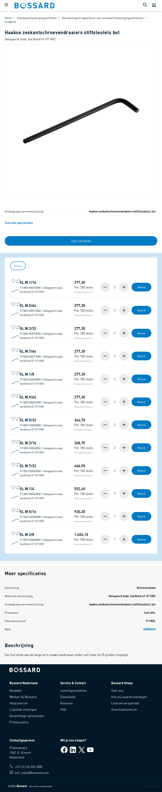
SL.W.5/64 (41, 310)
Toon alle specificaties (19, 223)
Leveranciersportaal (125, 703)
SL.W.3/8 (41, 539)
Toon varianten (81, 241)
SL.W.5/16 (41, 516)
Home (8, 18)
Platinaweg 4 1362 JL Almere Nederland (20, 752)
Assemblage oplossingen (26, 716)
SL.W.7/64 (41, 355)
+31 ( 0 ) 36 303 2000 (28, 767)
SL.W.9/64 (41, 401)
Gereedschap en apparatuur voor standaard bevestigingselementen (103, 18)
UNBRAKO (149, 629)
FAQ (63, 709)
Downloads (68, 697)
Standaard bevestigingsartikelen (37, 18)
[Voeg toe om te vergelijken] (17, 280)
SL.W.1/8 (41, 378)
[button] (126, 287)
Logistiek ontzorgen (23, 709)
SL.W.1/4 (41, 493)
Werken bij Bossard (23, 697)
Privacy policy (18, 722)
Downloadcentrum (124, 709)
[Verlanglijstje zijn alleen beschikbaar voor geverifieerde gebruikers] (12, 280)
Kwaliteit (15, 690)
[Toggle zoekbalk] (145, 5)
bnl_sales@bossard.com (32, 772)
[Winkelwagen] (154, 5)
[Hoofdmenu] (7, 5)
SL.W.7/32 (41, 470)
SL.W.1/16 (41, 286)
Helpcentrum (18, 703)
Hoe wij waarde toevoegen (129, 697)
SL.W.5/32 (41, 424)
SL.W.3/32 (41, 332)
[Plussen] (123, 287)
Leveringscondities (73, 690)
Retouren (66, 703)
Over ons (117, 690)
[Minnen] (105, 287)
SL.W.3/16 (41, 447)
